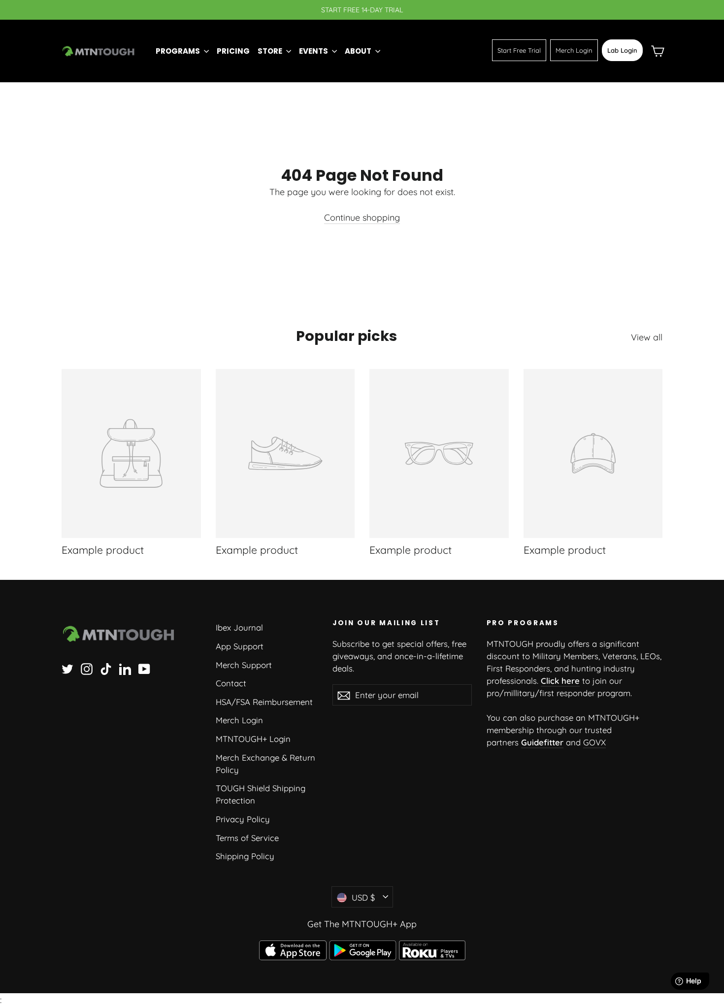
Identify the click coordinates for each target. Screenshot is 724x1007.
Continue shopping (362, 217)
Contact (231, 683)
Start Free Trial (519, 50)
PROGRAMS (178, 51)
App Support (239, 646)
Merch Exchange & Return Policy (265, 763)
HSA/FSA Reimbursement (264, 702)
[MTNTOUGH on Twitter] (67, 667)
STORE (271, 51)
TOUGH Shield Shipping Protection (260, 794)
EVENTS (314, 51)
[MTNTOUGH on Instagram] (87, 667)
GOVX (594, 742)
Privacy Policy (243, 819)
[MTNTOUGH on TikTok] (106, 667)
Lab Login (622, 50)
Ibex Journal (239, 627)
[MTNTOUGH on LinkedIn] (125, 667)
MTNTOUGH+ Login (253, 739)
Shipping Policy (245, 856)
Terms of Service (247, 838)
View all (646, 337)
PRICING (233, 51)
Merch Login (574, 50)
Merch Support (244, 665)
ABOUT (359, 51)
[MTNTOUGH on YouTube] (144, 667)
